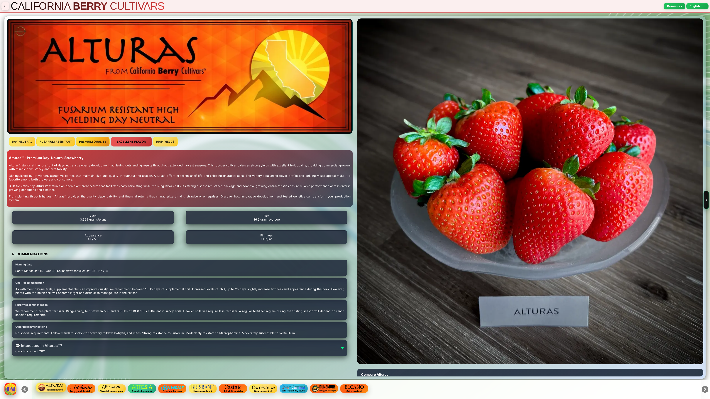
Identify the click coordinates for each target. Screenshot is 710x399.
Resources (674, 6)
